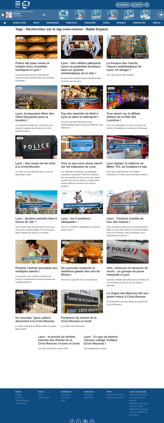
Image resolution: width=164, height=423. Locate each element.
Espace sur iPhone (115, 394)
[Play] (3, 14)
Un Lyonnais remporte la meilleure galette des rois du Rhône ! (80, 271)
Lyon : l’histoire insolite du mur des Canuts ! (125, 220)
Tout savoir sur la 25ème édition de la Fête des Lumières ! (123, 117)
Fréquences (20, 403)
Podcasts (71, 23)
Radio (106, 23)
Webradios (53, 23)
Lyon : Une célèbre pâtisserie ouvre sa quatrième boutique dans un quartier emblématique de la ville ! (81, 68)
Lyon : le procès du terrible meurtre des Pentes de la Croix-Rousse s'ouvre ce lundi (59, 340)
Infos (36, 23)
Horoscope (139, 23)
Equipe (18, 394)
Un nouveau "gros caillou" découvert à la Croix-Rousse (34, 319)
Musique (121, 23)
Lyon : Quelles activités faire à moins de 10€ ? (36, 220)
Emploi (156, 23)
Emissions (65, 397)
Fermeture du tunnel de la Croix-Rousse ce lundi (78, 319)
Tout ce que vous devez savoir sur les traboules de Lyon (82, 165)
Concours (90, 23)
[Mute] (44, 15)
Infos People (43, 397)
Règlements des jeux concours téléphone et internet (138, 412)
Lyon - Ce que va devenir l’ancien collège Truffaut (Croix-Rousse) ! (101, 340)
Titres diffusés (21, 400)
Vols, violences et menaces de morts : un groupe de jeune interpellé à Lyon (127, 271)
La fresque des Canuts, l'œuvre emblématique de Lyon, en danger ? (124, 66)
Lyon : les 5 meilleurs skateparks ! (75, 220)
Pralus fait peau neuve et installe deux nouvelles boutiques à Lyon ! (32, 66)
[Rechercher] (146, 4)
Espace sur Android (115, 397)
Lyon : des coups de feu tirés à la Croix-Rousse (35, 165)
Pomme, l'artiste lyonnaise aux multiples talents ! (36, 269)
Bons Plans (19, 23)
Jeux (63, 400)
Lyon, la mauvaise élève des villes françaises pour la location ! (34, 117)
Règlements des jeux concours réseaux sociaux (138, 397)
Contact (19, 397)
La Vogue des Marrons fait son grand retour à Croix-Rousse (128, 295)
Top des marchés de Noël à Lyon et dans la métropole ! (80, 115)
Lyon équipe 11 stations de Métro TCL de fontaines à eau (127, 165)
